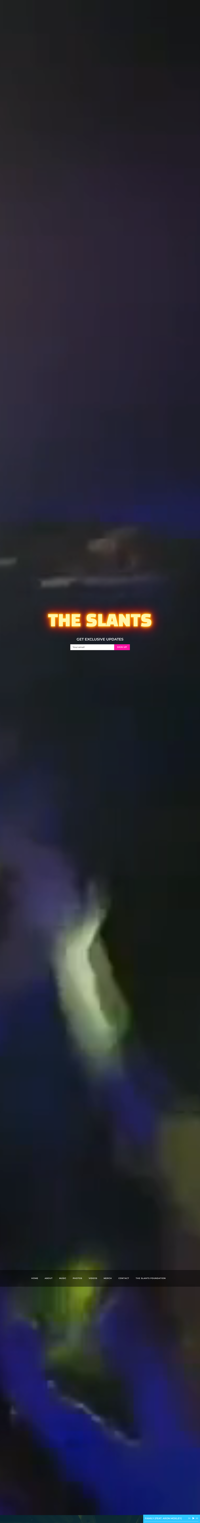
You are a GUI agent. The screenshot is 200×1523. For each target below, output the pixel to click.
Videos (93, 1278)
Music (62, 1278)
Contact (123, 1278)
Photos (77, 1278)
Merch (108, 1278)
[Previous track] (189, 1518)
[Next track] (197, 1518)
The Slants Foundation (151, 1278)
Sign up (122, 647)
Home (34, 1278)
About (49, 1278)
